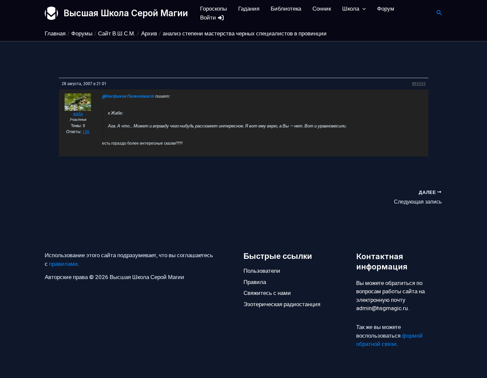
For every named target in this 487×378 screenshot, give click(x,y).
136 (85, 132)
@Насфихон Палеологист (128, 96)
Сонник (321, 9)
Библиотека (286, 9)
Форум (385, 9)
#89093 (419, 84)
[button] (362, 8)
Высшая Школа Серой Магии (126, 13)
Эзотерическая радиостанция (282, 304)
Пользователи (262, 271)
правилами (63, 264)
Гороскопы (213, 9)
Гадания (248, 9)
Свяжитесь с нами (267, 293)
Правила (255, 282)
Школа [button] (350, 9)
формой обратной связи (389, 340)
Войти (208, 18)
